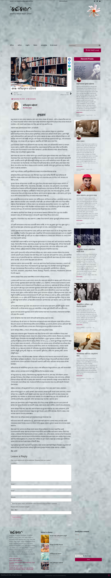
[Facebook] (94, 1)
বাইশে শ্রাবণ (80, 141)
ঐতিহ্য (12, 45)
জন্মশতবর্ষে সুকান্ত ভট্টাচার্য (85, 84)
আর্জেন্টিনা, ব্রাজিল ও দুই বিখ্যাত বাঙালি (84, 305)
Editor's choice (46, 532)
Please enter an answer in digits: (20, 507)
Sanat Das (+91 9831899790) (59, 576)
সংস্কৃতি (28, 45)
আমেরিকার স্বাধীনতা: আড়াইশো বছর (87, 354)
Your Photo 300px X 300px (82, 553)
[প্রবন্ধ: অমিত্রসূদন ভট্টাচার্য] (45, 566)
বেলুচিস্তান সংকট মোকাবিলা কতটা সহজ (85, 250)
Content (77, 544)
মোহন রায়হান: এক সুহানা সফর (86, 195)
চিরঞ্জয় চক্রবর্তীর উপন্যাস (56, 545)
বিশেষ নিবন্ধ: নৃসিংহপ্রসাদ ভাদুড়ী (58, 536)
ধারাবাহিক (44, 45)
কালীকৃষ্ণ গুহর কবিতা (55, 554)
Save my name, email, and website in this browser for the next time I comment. (34, 503)
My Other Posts (27, 107)
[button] (63, 1)
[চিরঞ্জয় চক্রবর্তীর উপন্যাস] (45, 548)
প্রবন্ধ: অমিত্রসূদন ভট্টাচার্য (56, 563)
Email (13, 490)
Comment (14, 463)
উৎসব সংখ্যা (53, 45)
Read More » (79, 112)
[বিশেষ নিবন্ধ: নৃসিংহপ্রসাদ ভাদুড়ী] (45, 539)
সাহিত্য (20, 45)
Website (13, 497)
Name (13, 484)
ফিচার (35, 45)
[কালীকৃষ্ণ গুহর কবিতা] (45, 557)
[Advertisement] (55, 31)
